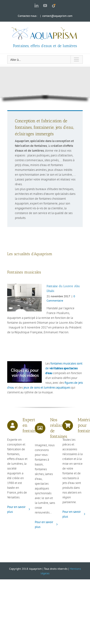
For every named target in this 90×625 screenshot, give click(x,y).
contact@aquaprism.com (57, 16)
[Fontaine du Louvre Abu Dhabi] (24, 298)
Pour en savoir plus (16, 509)
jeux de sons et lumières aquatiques (47, 387)
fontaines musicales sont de (63, 368)
